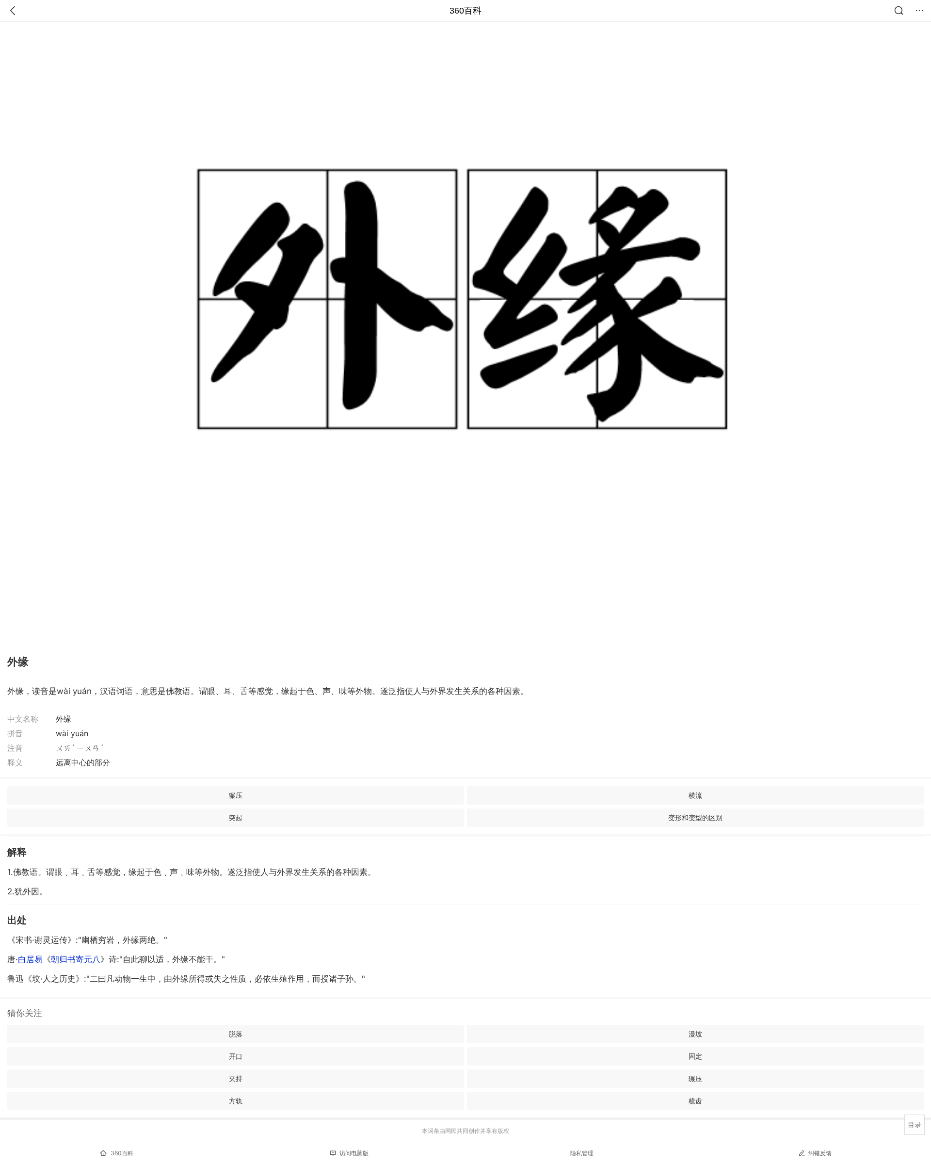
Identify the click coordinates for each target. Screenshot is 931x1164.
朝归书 (75, 959)
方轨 (235, 1101)
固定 (695, 1056)
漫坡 (695, 1034)
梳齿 (695, 1101)
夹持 (235, 1078)
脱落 (235, 1034)
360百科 (465, 11)
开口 (235, 1056)
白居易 (30, 959)
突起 (235, 817)
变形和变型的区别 (695, 817)
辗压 (235, 795)
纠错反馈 (820, 1153)
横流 (695, 795)
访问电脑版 (354, 1153)
